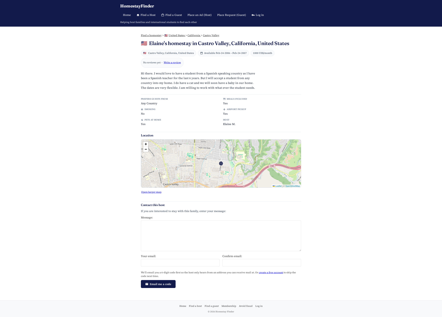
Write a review (172, 62)
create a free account (271, 272)
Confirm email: (232, 256)
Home (127, 15)
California (194, 35)
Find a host (195, 306)
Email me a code (160, 284)
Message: (147, 217)
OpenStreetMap (292, 185)
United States (174, 35)
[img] (221, 163)
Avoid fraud (246, 306)
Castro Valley (211, 35)
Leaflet (278, 185)
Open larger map (151, 192)
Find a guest (212, 306)
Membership (229, 306)
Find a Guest (173, 15)
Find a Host (148, 15)
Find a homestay (151, 35)
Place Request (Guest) (231, 15)
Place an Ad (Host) (200, 15)
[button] (145, 144)
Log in (260, 15)
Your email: (148, 256)
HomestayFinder (137, 5)
